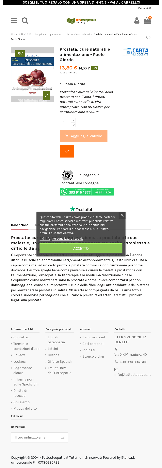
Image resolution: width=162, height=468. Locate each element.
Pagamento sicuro (22, 370)
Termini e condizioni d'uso (26, 346)
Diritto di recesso (20, 393)
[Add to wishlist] (67, 151)
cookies (19, 361)
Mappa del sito (25, 408)
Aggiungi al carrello (86, 136)
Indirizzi (88, 350)
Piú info (45, 238)
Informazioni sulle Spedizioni (26, 381)
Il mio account (93, 337)
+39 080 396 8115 (133, 362)
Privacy (19, 355)
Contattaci (22, 337)
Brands (53, 355)
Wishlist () (145, 8)
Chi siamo (21, 402)
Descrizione (19, 225)
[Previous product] (147, 37)
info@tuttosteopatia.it (132, 374)
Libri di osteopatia (56, 339)
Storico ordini (93, 356)
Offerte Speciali (60, 361)
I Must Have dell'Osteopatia (60, 370)
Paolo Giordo (74, 84)
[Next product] (150, 37)
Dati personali (93, 344)
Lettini (53, 348)
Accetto (81, 248)
